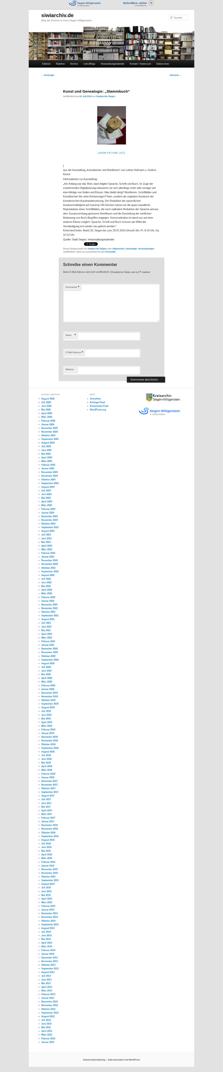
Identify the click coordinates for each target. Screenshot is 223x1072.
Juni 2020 (46, 670)
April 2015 (46, 898)
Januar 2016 (47, 865)
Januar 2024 (47, 512)
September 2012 (50, 1012)
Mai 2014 (46, 939)
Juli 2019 (46, 711)
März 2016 (46, 858)
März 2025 (46, 461)
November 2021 (49, 608)
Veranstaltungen (146, 249)
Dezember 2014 (49, 913)
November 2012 (49, 1005)
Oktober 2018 (48, 744)
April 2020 (46, 678)
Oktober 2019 (48, 700)
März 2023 (46, 549)
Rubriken (60, 63)
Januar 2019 (47, 733)
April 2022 (46, 589)
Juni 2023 (46, 538)
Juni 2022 (46, 582)
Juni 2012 (46, 1023)
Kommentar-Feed (99, 406)
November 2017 (49, 784)
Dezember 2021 (49, 604)
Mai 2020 (46, 674)
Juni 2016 (46, 847)
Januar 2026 (47, 424)
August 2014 (48, 928)
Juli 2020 (46, 667)
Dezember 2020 (49, 648)
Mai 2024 (46, 498)
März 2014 (46, 946)
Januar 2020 (47, 689)
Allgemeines (118, 249)
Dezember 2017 (49, 781)
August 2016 (48, 840)
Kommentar (72, 287)
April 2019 (46, 722)
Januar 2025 (47, 468)
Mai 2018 (46, 762)
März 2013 (46, 990)
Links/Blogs (89, 63)
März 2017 (46, 814)
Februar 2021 (48, 641)
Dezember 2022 (49, 560)
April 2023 (46, 545)
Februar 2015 (48, 906)
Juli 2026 (46, 402)
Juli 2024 (46, 490)
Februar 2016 (48, 862)
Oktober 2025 (48, 435)
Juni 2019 (46, 715)
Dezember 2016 (49, 825)
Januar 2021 (47, 645)
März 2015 (46, 902)
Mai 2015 (46, 895)
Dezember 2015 (49, 869)
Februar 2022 (48, 597)
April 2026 (46, 413)
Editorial (46, 63)
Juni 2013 (46, 979)
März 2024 (46, 505)
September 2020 (50, 659)
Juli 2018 (46, 755)
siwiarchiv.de (57, 15)
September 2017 (50, 792)
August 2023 (48, 531)
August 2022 (48, 575)
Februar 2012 (48, 1038)
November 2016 (49, 828)
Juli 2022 (46, 579)
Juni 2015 (46, 891)
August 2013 (48, 972)
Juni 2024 (46, 494)
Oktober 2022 (48, 568)
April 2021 (46, 634)
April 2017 (46, 810)
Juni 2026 (46, 406)
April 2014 (46, 942)
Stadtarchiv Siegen (105, 96)
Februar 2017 (48, 817)
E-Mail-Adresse (74, 352)
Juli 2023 (46, 534)
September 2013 (50, 968)
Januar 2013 (47, 998)
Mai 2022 (46, 586)
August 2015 (48, 884)
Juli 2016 (46, 843)
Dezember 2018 (49, 737)
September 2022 (50, 571)
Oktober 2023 (48, 523)
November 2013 (49, 961)
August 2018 (48, 751)
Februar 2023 (48, 553)
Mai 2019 (46, 718)
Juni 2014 (46, 935)
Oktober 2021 (48, 612)
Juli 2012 (46, 1020)
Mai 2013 (46, 983)
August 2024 (48, 487)
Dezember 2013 (49, 957)
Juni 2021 (46, 626)
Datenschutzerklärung (94, 1060)
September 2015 (50, 880)
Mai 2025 (46, 454)
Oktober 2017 (48, 788)
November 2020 (49, 652)
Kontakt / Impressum (140, 63)
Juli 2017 (46, 799)
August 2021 (48, 619)
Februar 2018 (48, 773)
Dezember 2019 (49, 693)
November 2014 (49, 917)
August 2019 (48, 707)
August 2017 (48, 795)
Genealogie (131, 249)
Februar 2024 (48, 509)
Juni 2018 (46, 759)
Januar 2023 (47, 556)
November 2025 (49, 431)
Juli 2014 (46, 931)
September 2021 (50, 615)
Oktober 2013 (48, 965)
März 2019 (46, 726)
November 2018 (49, 740)
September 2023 (50, 527)
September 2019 (50, 703)
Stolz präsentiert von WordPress (124, 1060)
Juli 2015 (46, 887)
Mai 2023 (46, 542)
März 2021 (46, 637)
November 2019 (49, 696)
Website (70, 369)
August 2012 (48, 1016)
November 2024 (49, 475)
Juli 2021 (46, 623)
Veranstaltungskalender (112, 63)
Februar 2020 (48, 685)
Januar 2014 (47, 954)
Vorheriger (47, 75)
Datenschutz (162, 63)
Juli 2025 (46, 446)
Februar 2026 (48, 420)
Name (71, 335)
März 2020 (46, 681)
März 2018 (46, 770)
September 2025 (50, 439)
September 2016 (50, 836)
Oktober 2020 (48, 656)
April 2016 (46, 854)
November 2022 (49, 564)
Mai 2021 (46, 630)
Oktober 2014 (48, 921)
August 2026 (48, 398)
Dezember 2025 (49, 428)
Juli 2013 (46, 976)
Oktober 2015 (48, 876)
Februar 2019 (48, 729)
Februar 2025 (48, 465)
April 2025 (46, 457)
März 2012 (46, 1034)
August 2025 (48, 442)
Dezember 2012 (49, 1001)
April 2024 (46, 501)
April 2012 (46, 1031)
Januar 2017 (47, 821)
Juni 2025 (46, 450)
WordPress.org (98, 409)
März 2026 (46, 417)
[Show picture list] (111, 153)
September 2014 (50, 924)
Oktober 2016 (48, 832)
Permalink (110, 252)
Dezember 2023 (49, 516)
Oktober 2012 (48, 1009)
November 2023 (49, 520)
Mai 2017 (46, 807)
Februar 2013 (48, 994)
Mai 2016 (46, 851)
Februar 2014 (48, 950)
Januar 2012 (47, 1042)
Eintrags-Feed (97, 402)
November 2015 (49, 873)
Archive (74, 63)
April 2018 (46, 766)
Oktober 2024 (48, 479)
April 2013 (46, 987)
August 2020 (48, 663)
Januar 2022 (47, 601)
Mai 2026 (46, 409)
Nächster (176, 75)
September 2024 (50, 483)
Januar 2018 (47, 777)
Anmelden (95, 398)
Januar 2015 (47, 909)
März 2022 (46, 593)
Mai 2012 (46, 1027)
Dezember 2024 (49, 472)
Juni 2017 (46, 803)
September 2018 (50, 748)
